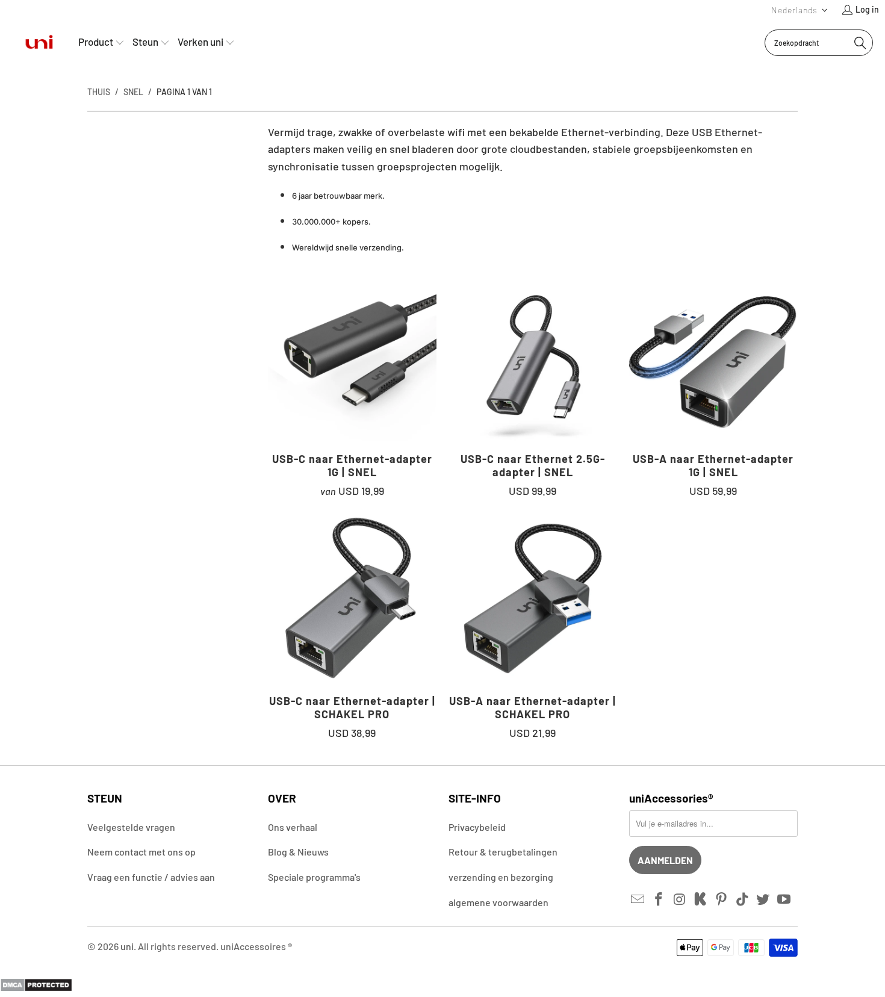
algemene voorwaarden (498, 902)
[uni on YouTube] (784, 899)
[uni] (39, 42)
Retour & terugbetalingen (503, 851)
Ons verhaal (292, 827)
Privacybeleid (477, 827)
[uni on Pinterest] (722, 899)
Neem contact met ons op (141, 851)
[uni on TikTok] (742, 899)
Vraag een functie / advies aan (151, 877)
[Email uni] (638, 899)
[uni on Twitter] (763, 899)
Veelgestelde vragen (131, 827)
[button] (799, 10)
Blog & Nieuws (298, 851)
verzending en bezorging (501, 877)
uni (127, 946)
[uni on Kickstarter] (701, 899)
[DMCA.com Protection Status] (36, 988)
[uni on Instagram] (680, 899)
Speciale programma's (314, 877)
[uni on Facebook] (659, 899)
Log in (867, 9)
